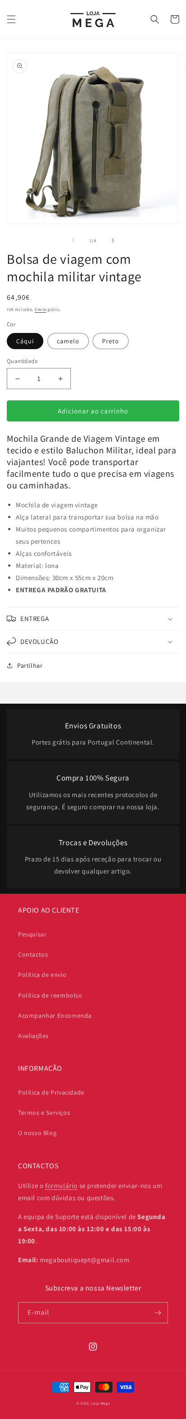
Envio (40, 309)
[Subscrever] (157, 1312)
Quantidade (22, 361)
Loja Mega (100, 1403)
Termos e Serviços (44, 1113)
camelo (68, 341)
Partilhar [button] (29, 665)
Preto (110, 341)
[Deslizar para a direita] (113, 240)
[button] (11, 19)
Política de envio (42, 975)
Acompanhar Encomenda (55, 1015)
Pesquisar (32, 934)
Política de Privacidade (51, 1092)
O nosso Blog (37, 1133)
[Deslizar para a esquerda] (73, 240)
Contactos (33, 954)
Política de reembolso (50, 995)
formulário (61, 1185)
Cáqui (25, 341)
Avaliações (33, 1036)
